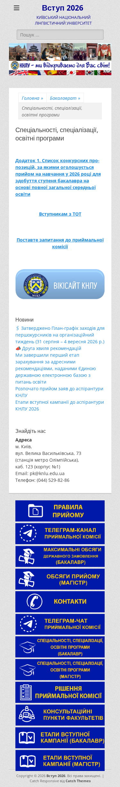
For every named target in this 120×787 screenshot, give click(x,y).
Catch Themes (78, 780)
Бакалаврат (65, 98)
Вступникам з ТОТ (60, 214)
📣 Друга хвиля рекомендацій (48, 348)
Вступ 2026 (62, 8)
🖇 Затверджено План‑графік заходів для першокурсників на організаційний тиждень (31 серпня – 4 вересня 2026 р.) (60, 335)
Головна (32, 98)
